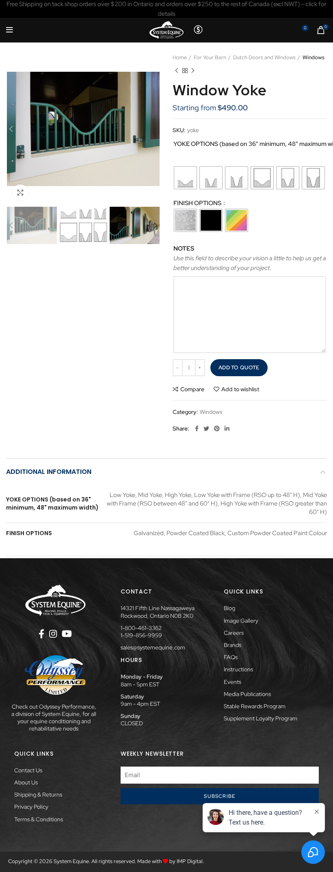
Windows (313, 57)
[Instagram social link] (53, 633)
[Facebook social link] (196, 428)
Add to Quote (238, 367)
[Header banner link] (166, 9)
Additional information (48, 471)
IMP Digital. (190, 861)
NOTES (183, 248)
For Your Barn (210, 57)
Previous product (177, 70)
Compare (192, 389)
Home (180, 57)
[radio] (185, 178)
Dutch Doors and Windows (264, 57)
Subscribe (219, 796)
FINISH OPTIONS (198, 203)
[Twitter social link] (206, 428)
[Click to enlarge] (20, 192)
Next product (193, 70)
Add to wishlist (240, 389)
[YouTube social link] (66, 633)
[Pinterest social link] (217, 428)
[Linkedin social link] (227, 428)
